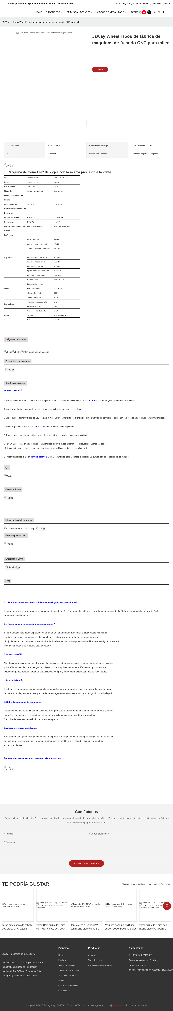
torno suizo (153, 884)
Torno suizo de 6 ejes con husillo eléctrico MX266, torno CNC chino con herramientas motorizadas (153, 927)
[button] (141, 12)
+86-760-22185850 (161, 3)
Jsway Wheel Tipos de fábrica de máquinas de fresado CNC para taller (47, 22)
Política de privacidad (136, 1005)
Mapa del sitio (119, 1005)
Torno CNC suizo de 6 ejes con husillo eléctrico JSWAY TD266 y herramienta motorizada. (51, 927)
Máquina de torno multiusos (134, 884)
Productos (165, 884)
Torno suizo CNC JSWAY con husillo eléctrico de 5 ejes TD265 (84, 927)
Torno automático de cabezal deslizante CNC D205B (17, 927)
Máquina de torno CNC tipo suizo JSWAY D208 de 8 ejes (121, 927)
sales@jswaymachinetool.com (133, 3)
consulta (100, 69)
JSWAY (5, 22)
